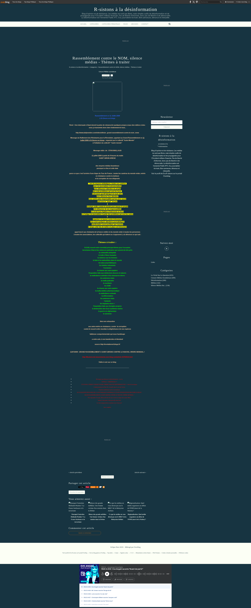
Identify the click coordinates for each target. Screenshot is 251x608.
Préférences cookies (183, 553)
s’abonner (108, 579)
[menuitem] (83, 24)
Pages (125, 24)
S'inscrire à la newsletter (77, 492)
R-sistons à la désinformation (125, 9)
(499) (163, 278)
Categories (93, 67)
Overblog (137, 547)
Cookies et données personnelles (169, 553)
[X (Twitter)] (193, 2)
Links (153, 262)
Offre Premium (156, 553)
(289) (158, 280)
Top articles (110, 553)
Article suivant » (140, 472)
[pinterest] (197, 2)
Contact (144, 24)
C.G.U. (132, 553)
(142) (155, 283)
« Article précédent (75, 472)
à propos (130, 579)
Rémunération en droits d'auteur (143, 553)
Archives (134, 24)
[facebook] (190, 2)
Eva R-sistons (168, 173)
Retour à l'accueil (107, 477)
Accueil (83, 24)
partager (119, 579)
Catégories (94, 24)
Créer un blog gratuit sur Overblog (97, 553)
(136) (160, 285)
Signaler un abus (124, 553)
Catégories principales (111, 24)
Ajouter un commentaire (84, 533)
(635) (162, 275)
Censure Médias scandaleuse (107, 71)
